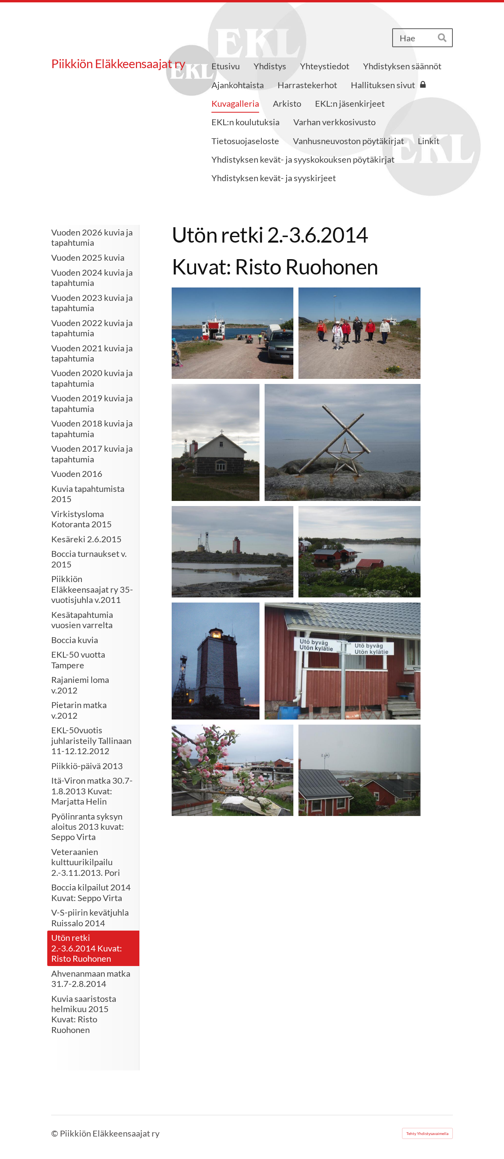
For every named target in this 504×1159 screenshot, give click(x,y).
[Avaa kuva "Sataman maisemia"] (233, 770)
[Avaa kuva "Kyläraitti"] (343, 661)
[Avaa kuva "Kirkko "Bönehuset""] (215, 442)
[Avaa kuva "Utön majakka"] (215, 661)
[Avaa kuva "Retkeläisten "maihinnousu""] (359, 333)
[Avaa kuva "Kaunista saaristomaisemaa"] (359, 551)
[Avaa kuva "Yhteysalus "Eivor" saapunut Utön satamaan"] (233, 333)
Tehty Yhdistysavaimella (427, 1133)
